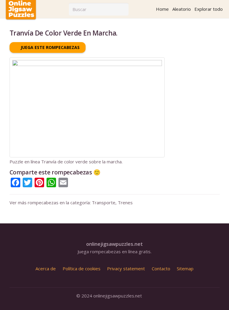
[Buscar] (122, 9)
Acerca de (45, 268)
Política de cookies (81, 268)
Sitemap (185, 268)
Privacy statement (126, 268)
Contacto (161, 268)
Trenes (125, 202)
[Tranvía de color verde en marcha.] (87, 60)
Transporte (103, 202)
